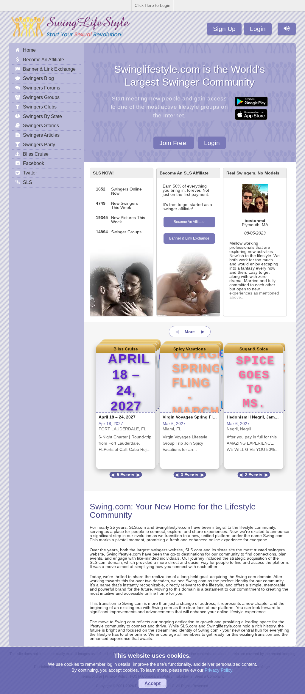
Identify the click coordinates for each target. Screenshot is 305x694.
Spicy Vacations (189, 349)
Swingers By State (42, 116)
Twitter (30, 172)
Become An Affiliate (189, 222)
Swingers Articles (41, 135)
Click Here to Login (152, 5)
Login (258, 28)
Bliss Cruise (125, 349)
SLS (27, 182)
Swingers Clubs (40, 106)
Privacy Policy (218, 670)
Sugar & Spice (253, 349)
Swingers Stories (41, 125)
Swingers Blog (38, 78)
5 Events (125, 475)
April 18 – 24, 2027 (117, 417)
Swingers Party (39, 144)
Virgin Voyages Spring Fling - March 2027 (204, 417)
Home (29, 50)
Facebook (33, 163)
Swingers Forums (41, 87)
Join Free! (173, 142)
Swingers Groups (41, 97)
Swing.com (110, 506)
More (190, 332)
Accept (152, 683)
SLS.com (137, 527)
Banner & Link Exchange (189, 238)
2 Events (253, 475)
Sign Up (224, 28)
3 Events (189, 475)
